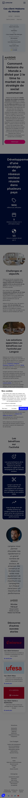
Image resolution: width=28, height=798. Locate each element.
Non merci (4, 408)
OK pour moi (23, 408)
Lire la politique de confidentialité (9, 403)
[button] (3, 795)
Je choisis (14, 408)
